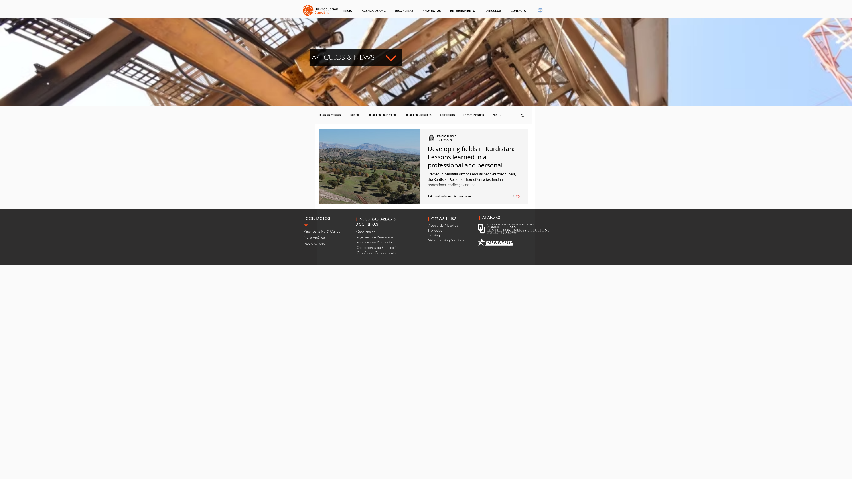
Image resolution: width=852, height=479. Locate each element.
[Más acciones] (519, 138)
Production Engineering (382, 115)
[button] (373, 10)
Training (354, 115)
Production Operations (418, 115)
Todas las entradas (330, 115)
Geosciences (447, 115)
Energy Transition (473, 115)
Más (495, 115)
